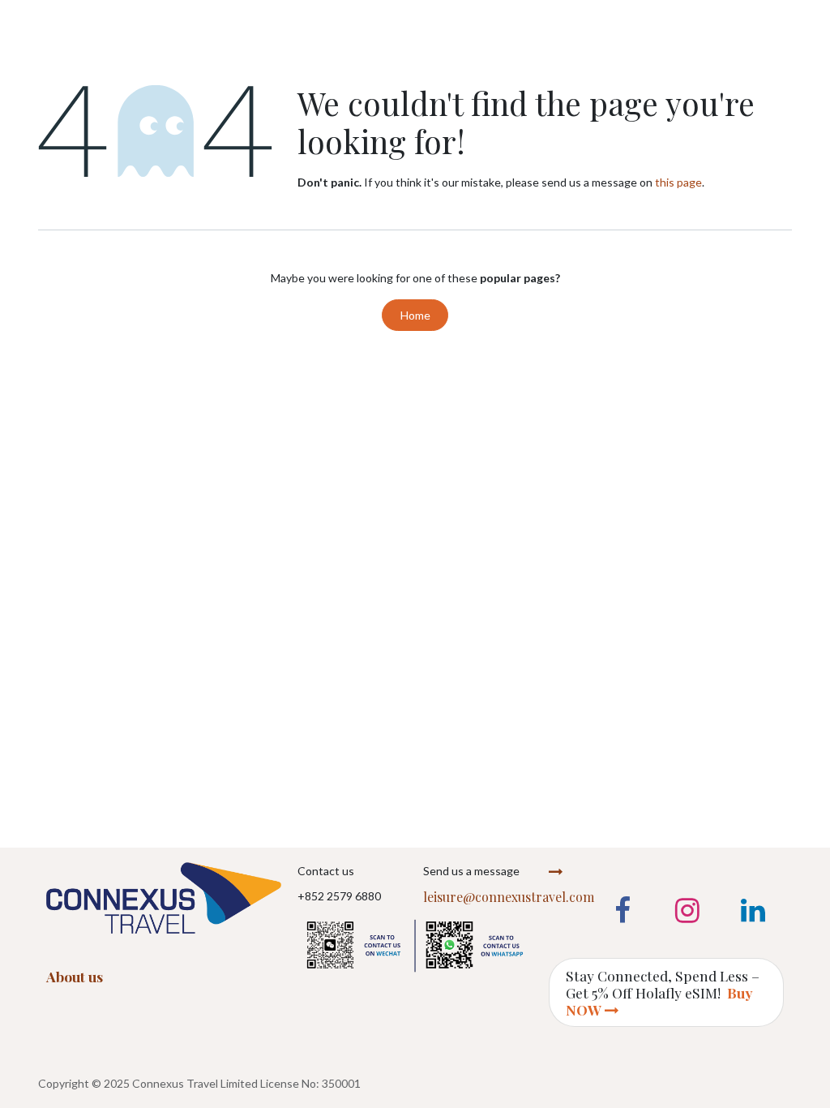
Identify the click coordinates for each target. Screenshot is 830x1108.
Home (415, 315)
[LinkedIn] (753, 911)
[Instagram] (687, 911)
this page (678, 182)
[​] (415, 942)
